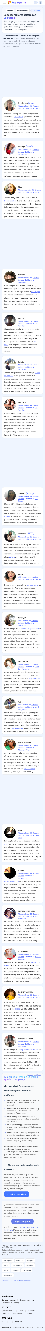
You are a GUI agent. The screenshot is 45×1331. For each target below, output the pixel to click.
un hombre (18, 117)
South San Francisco (28, 667)
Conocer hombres (27, 1300)
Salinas (6, 1270)
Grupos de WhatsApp (10, 1302)
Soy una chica (29, 768)
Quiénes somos (8, 1311)
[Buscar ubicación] (35, 2)
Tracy (37, 192)
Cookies (29, 1313)
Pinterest (18, 1321)
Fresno (37, 108)
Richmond (22, 1046)
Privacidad (17, 1313)
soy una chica (34, 678)
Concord (38, 579)
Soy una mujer (17, 728)
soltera (7, 516)
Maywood (22, 625)
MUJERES (16, 1009)
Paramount (22, 878)
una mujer (35, 291)
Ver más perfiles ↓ (34, 1075)
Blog (4, 1321)
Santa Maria (8, 1275)
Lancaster (22, 369)
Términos (5, 1313)
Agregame (19, 2)
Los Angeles (8, 1261)
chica (6, 844)
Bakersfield (22, 282)
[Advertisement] (22, 72)
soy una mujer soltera (29, 1049)
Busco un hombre (11, 881)
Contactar (31, 1311)
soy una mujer (33, 585)
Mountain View (24, 750)
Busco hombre (10, 201)
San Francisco (17, 1265)
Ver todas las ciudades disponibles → (18, 1281)
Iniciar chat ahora (16, 1194)
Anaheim (16, 1270)
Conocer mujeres (9, 1300)
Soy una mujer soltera (30, 628)
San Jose (38, 539)
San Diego (29, 1265)
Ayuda (21, 1311)
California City (23, 154)
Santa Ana (19, 1261)
